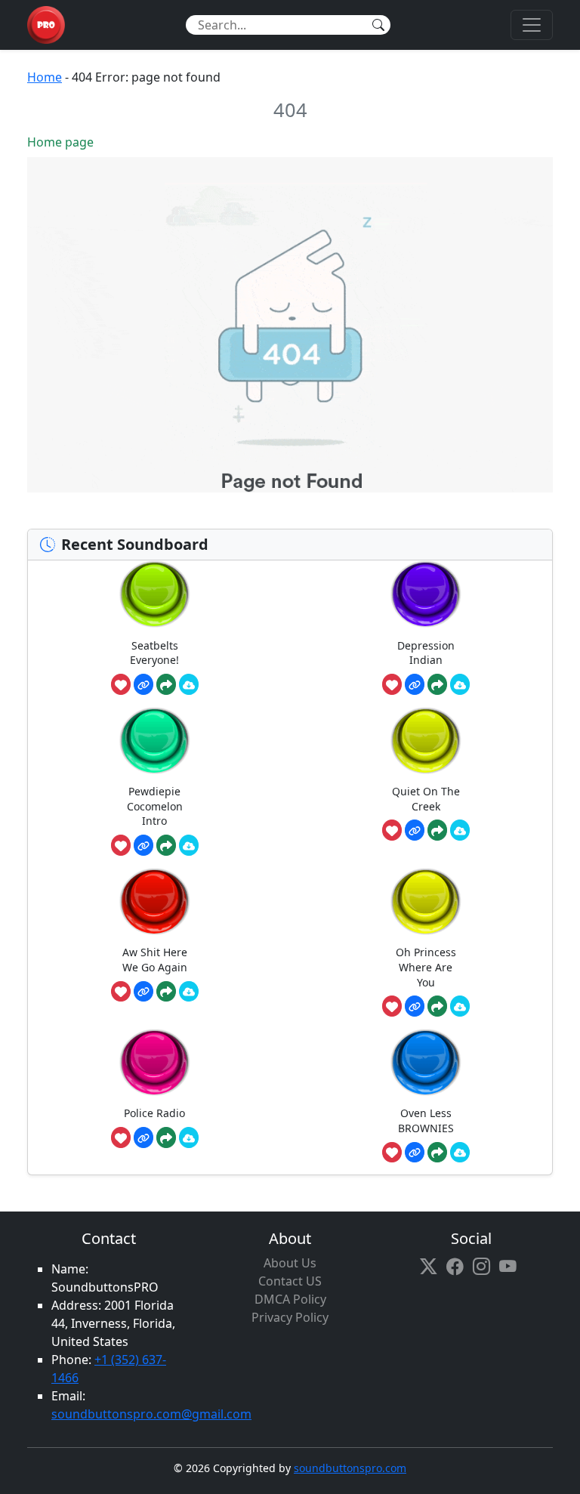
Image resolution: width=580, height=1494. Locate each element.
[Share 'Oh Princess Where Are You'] (437, 1006)
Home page (60, 142)
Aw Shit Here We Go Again (154, 959)
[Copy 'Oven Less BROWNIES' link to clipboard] (414, 1152)
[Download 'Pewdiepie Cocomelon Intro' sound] (189, 845)
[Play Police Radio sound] (154, 1062)
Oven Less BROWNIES (426, 1120)
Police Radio (154, 1113)
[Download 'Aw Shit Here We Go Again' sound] (189, 991)
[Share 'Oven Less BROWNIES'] (437, 1152)
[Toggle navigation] (532, 25)
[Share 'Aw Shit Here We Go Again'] (166, 991)
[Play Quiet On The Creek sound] (425, 740)
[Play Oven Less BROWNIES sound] (425, 1062)
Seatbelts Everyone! (154, 653)
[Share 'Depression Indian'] (437, 684)
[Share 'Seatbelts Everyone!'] (166, 684)
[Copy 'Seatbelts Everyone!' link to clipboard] (143, 684)
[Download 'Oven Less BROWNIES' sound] (460, 1152)
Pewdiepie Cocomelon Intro (155, 806)
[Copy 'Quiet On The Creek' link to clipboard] (414, 830)
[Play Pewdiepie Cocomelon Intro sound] (154, 740)
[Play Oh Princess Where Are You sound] (425, 901)
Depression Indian (426, 653)
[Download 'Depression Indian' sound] (460, 684)
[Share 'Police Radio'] (166, 1137)
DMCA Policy (290, 1299)
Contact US (290, 1281)
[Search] (378, 25)
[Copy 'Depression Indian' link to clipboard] (414, 684)
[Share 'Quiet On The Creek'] (437, 830)
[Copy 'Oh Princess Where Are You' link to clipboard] (414, 1006)
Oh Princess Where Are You (426, 967)
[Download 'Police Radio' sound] (189, 1137)
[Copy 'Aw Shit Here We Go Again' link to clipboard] (143, 991)
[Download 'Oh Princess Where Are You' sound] (460, 1006)
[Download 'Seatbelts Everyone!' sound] (189, 684)
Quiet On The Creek (426, 798)
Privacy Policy (290, 1317)
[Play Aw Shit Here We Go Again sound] (154, 901)
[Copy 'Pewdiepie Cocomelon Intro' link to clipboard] (143, 845)
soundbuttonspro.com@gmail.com (151, 1414)
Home (44, 77)
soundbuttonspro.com (350, 1468)
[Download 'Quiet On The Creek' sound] (460, 830)
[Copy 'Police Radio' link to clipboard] (143, 1137)
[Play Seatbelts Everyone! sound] (154, 594)
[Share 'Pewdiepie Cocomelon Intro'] (166, 845)
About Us (290, 1263)
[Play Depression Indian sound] (425, 594)
